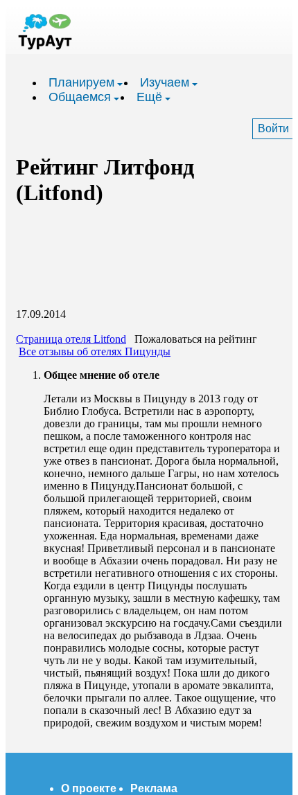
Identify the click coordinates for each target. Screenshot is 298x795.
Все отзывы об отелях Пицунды (94, 351)
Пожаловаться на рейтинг (195, 339)
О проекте (88, 788)
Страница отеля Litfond (71, 339)
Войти (273, 128)
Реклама (153, 788)
